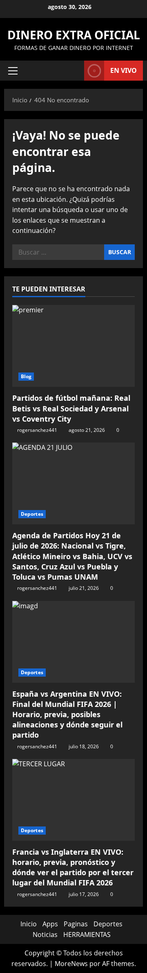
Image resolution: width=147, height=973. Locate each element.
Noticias (45, 934)
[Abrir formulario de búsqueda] (73, 71)
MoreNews (71, 963)
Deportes (32, 513)
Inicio (28, 923)
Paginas (76, 923)
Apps (50, 923)
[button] (13, 70)
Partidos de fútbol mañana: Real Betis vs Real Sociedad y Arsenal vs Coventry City (71, 408)
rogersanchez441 (37, 430)
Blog (26, 376)
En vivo (123, 70)
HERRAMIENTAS (87, 934)
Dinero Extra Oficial (73, 35)
